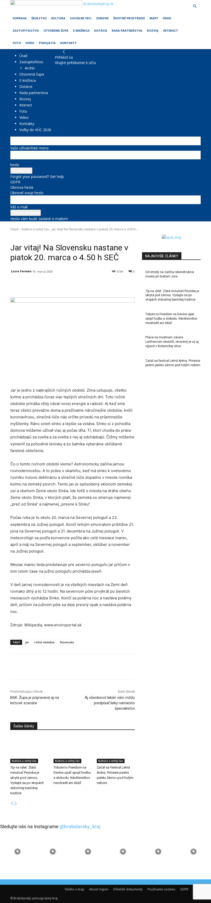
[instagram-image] (17, 851)
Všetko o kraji (74, 889)
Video (29, 43)
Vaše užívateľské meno (29, 148)
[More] (130, 284)
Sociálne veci (80, 18)
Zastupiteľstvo (26, 30)
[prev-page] (12, 803)
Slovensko (67, 642)
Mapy (154, 18)
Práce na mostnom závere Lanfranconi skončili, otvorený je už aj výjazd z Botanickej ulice (172, 342)
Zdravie (102, 18)
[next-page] (15, 803)
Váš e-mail (19, 206)
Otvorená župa (55, 30)
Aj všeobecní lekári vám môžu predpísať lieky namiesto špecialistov (110, 703)
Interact (170, 30)
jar (27, 642)
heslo (14, 164)
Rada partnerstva (127, 30)
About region (98, 889)
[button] (194, 6)
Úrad (167, 18)
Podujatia (47, 43)
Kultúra (58, 18)
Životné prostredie (129, 18)
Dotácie (100, 30)
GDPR (15, 181)
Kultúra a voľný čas (35, 229)
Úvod (14, 229)
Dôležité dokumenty (128, 889)
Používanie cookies (161, 889)
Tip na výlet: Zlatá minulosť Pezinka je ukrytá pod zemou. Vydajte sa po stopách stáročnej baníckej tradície (172, 295)
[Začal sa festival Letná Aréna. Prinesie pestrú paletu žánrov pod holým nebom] (116, 750)
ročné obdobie (44, 642)
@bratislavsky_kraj (80, 826)
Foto (17, 43)
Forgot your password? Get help (37, 176)
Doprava (20, 18)
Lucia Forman (21, 271)
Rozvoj (153, 30)
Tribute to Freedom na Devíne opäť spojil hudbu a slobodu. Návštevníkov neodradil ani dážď (171, 318)
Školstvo (39, 18)
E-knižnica (81, 30)
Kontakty (68, 43)
